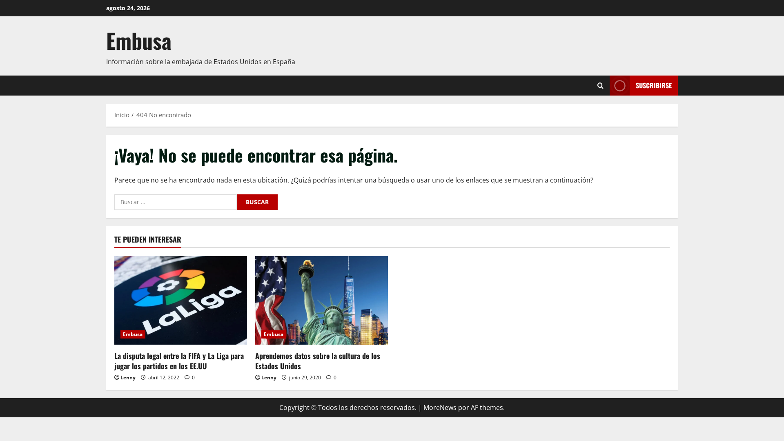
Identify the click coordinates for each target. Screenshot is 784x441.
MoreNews (440, 407)
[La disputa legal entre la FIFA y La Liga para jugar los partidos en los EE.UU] (180, 300)
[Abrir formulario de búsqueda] (600, 86)
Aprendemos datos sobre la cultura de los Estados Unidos (317, 360)
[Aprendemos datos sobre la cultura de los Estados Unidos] (321, 300)
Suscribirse (654, 85)
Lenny (128, 377)
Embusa (139, 40)
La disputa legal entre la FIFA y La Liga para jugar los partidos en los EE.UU (179, 360)
